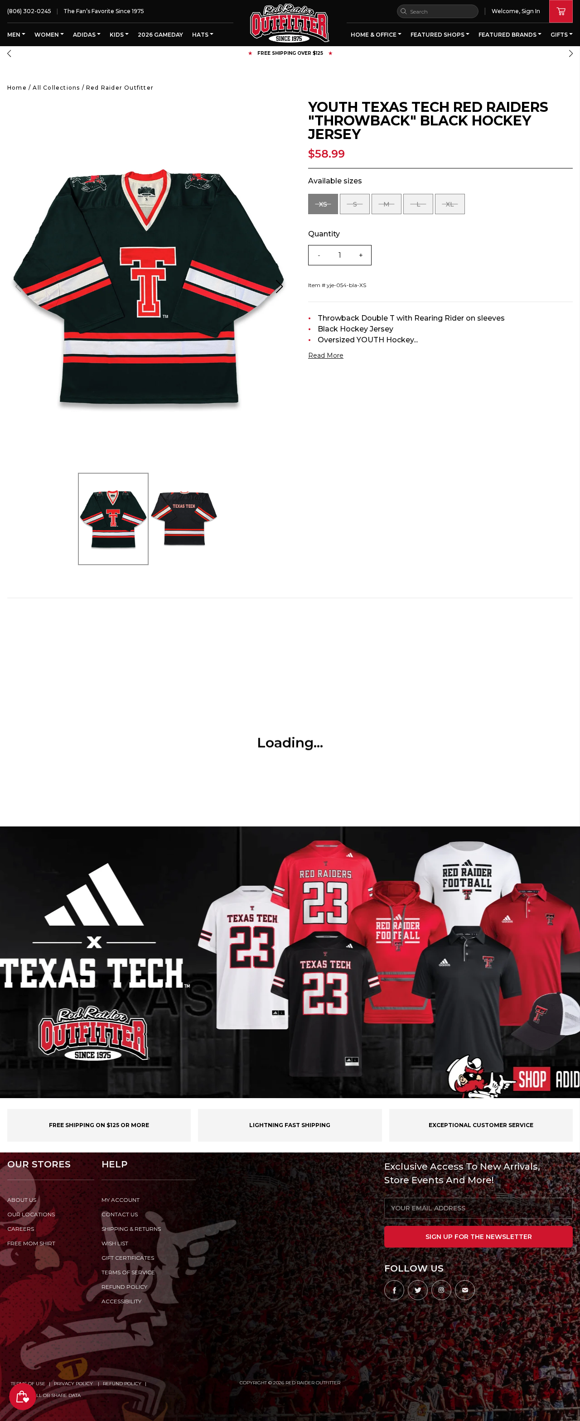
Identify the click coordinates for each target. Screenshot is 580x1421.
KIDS (117, 34)
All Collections (56, 87)
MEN (14, 34)
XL (455, 207)
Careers (20, 1228)
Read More (325, 355)
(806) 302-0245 (29, 11)
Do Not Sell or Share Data (46, 1395)
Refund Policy (122, 1384)
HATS (201, 34)
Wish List (115, 1243)
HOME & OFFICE (374, 34)
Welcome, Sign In (516, 11)
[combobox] (437, 11)
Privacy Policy (74, 1384)
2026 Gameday (160, 34)
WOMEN (47, 34)
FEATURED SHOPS (438, 34)
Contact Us (120, 1214)
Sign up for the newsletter (478, 1237)
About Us (21, 1199)
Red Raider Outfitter (120, 87)
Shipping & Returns (131, 1228)
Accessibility (121, 1301)
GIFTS (560, 34)
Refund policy (124, 1286)
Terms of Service (128, 1272)
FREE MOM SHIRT (31, 1243)
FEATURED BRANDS (508, 34)
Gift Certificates (128, 1257)
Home (17, 87)
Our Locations (31, 1214)
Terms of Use (28, 1384)
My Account (121, 1199)
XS (328, 207)
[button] (9, 53)
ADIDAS (85, 34)
